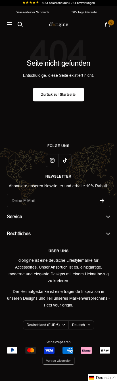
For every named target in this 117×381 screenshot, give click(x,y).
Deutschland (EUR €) (43, 325)
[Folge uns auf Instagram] (52, 160)
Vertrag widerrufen (58, 360)
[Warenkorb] (107, 24)
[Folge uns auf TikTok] (64, 160)
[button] (102, 377)
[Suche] (20, 24)
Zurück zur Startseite (58, 95)
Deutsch (78, 325)
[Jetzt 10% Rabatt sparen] (102, 201)
